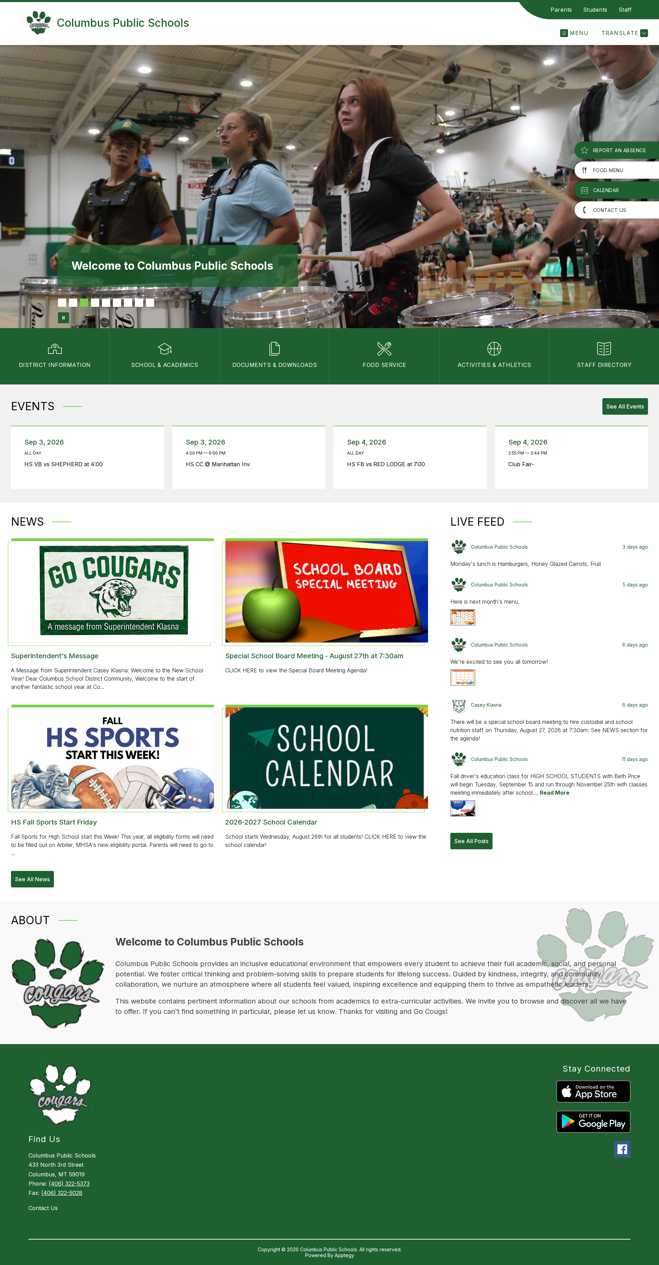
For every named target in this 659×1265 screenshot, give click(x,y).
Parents (561, 9)
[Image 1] (62, 303)
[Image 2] (73, 303)
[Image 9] (150, 303)
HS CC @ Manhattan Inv (219, 464)
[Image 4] (95, 303)
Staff (625, 9)
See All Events (625, 406)
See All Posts (471, 841)
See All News (32, 879)
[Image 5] (106, 303)
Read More (554, 792)
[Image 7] (128, 303)
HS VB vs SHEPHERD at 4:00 (65, 464)
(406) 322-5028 (61, 1192)
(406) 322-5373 (69, 1183)
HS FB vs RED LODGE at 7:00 (387, 464)
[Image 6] (117, 303)
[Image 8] (139, 303)
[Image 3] (84, 303)
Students (595, 9)
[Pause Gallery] (63, 317)
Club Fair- (522, 464)
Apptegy (344, 1255)
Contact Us (43, 1208)
